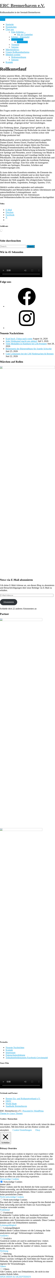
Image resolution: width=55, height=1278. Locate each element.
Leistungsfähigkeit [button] (8, 1225)
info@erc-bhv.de (7, 17)
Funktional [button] (5, 1210)
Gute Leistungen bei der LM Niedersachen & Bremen (30, 354)
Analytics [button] (4, 1235)
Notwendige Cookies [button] (9, 1179)
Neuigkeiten (11, 27)
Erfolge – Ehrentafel (20, 37)
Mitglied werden (13, 54)
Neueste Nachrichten (15, 1047)
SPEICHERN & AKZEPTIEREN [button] (15, 1276)
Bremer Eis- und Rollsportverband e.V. (23, 1098)
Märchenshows (12, 49)
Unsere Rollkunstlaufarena (17, 52)
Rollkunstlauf (17, 39)
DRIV (8, 1101)
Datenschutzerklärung (15, 1055)
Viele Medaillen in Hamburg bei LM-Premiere (26, 343)
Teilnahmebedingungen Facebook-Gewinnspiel (27, 1057)
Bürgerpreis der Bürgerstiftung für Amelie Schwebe (29, 349)
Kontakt (9, 62)
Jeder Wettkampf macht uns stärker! (21, 341)
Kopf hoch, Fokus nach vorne (19, 338)
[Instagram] (27, 328)
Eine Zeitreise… (18, 32)
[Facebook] (27, 306)
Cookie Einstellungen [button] (22, 1130)
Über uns (10, 29)
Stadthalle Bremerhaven (16, 1106)
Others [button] (3, 1266)
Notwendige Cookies (12, 1182)
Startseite (10, 24)
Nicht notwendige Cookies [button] (12, 1197)
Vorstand (15, 44)
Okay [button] (37, 1130)
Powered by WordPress (33, 1111)
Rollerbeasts (22, 42)
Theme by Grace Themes (11, 1113)
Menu (2, 19)
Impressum (10, 1052)
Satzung (14, 47)
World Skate (11, 1103)
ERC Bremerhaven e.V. (22, 5)
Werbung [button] (4, 1251)
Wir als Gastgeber (25, 34)
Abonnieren (8, 602)
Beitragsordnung (18, 57)
